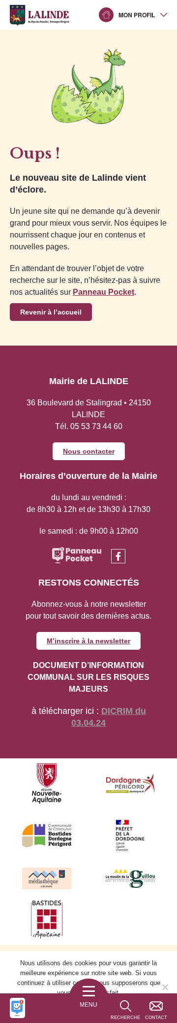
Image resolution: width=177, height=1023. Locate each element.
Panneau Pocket (103, 292)
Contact (156, 1017)
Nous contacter (89, 451)
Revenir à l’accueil (51, 312)
